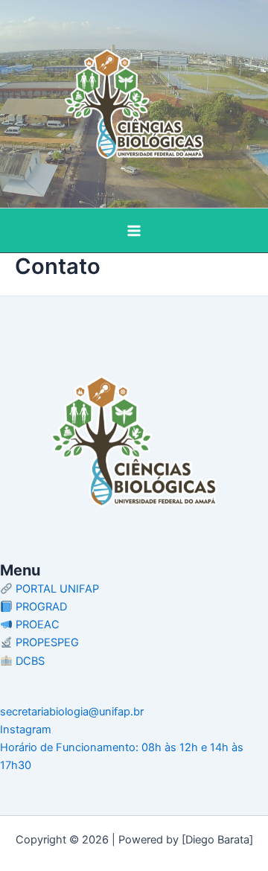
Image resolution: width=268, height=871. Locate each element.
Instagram (25, 729)
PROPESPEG (46, 642)
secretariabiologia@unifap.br (72, 711)
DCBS (29, 661)
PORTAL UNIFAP (56, 589)
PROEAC (36, 624)
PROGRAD (40, 606)
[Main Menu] (134, 230)
